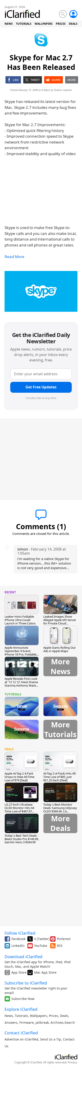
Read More (14, 256)
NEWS (9, 24)
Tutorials (21, 1016)
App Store (18, 972)
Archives (57, 1022)
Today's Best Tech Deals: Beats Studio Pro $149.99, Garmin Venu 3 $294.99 (22, 838)
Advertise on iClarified (21, 1039)
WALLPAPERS (44, 24)
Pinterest (64, 939)
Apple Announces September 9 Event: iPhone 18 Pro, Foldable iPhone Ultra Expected (20, 653)
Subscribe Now (22, 999)
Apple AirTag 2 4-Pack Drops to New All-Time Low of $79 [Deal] (19, 776)
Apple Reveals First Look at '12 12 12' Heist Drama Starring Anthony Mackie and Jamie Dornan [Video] (21, 685)
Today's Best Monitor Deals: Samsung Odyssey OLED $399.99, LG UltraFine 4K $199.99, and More (60, 811)
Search (69, 1022)
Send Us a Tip (50, 1039)
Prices (53, 1016)
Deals (64, 1016)
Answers (11, 1022)
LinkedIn (18, 945)
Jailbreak (42, 1022)
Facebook (18, 939)
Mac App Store (45, 972)
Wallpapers (38, 1016)
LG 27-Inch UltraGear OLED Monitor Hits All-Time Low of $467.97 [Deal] (20, 809)
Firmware (26, 1022)
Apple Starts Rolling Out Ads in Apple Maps (59, 649)
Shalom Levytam (63, 90)
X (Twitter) (41, 939)
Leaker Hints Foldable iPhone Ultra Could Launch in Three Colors (20, 619)
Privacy (72, 1062)
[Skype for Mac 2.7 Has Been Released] (41, 291)
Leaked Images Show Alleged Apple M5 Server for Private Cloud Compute (59, 621)
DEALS (73, 24)
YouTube (40, 945)
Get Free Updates (41, 387)
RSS (60, 945)
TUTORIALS (23, 24)
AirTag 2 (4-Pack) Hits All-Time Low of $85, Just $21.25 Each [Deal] (59, 776)
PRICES (61, 24)
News (9, 1016)
